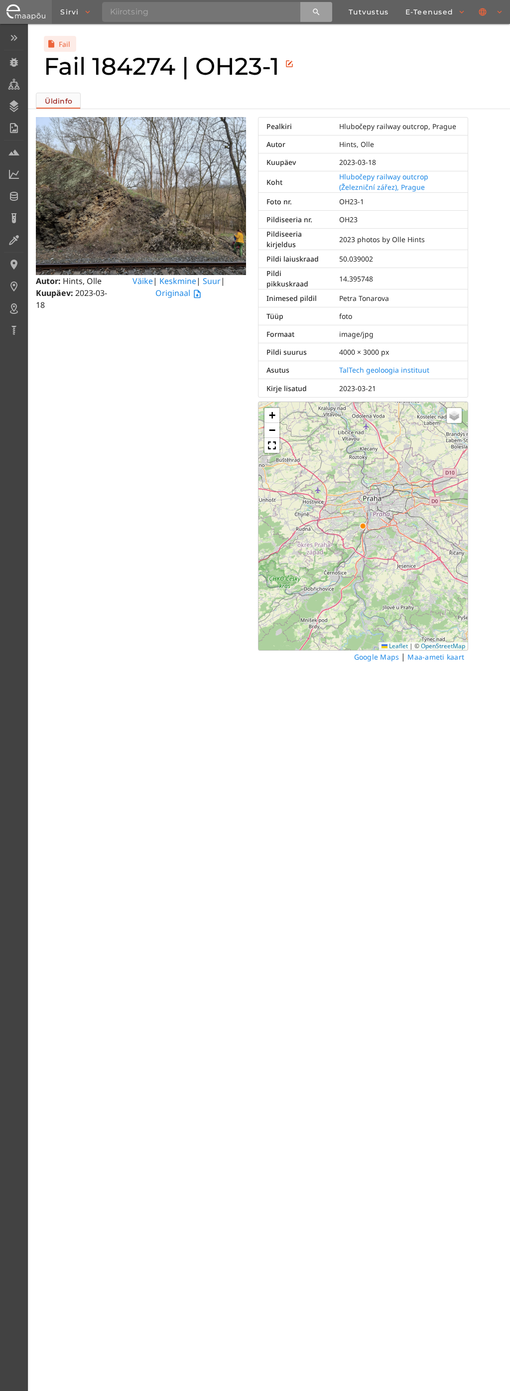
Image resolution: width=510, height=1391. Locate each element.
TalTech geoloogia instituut (384, 370)
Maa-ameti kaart (435, 657)
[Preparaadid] (13, 240)
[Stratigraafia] (13, 106)
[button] (271, 415)
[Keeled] (491, 12)
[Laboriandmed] (13, 174)
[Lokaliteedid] (13, 265)
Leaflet (397, 646)
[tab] (58, 101)
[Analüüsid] (13, 218)
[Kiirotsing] (316, 12)
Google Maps (376, 657)
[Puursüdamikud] (13, 330)
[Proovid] (13, 152)
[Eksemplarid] (13, 62)
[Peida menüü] (13, 38)
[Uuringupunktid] (13, 286)
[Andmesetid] (13, 196)
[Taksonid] (13, 84)
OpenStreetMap (443, 646)
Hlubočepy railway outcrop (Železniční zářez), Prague (383, 182)
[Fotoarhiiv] (13, 128)
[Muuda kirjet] (289, 64)
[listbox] (13, 185)
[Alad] (13, 308)
